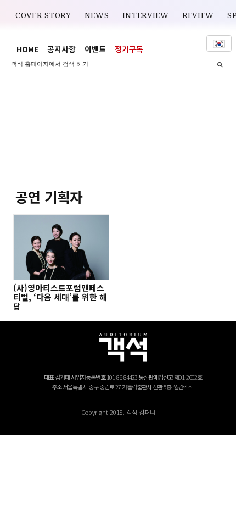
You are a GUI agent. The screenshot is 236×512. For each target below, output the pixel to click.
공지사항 (61, 48)
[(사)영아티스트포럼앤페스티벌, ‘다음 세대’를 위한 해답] (61, 247)
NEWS (97, 15)
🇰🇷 (219, 43)
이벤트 (95, 48)
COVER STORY (43, 15)
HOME (27, 48)
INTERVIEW (145, 15)
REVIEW (198, 15)
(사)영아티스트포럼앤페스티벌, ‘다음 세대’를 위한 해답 (60, 297)
